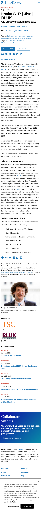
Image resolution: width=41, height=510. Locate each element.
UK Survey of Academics (9, 43)
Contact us (24, 472)
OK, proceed (27, 506)
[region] (20, 494)
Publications (25, 469)
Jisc (7, 41)
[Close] (38, 481)
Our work (5, 469)
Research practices (7, 38)
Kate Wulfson (22, 26)
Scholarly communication (23, 38)
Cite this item (23, 49)
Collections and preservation (16, 36)
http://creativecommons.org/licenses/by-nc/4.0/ (16, 272)
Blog (22, 476)
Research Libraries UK (16, 41)
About (3, 472)
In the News (6, 476)
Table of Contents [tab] (10, 59)
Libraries (30, 36)
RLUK (19, 176)
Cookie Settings (13, 506)
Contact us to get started (12, 438)
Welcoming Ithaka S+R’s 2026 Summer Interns (19, 389)
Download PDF (8, 49)
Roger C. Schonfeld (8, 26)
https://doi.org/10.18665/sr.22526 (16, 31)
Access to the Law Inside (11, 356)
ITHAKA (20, 449)
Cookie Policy (12, 502)
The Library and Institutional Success (16, 379)
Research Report (7, 7)
